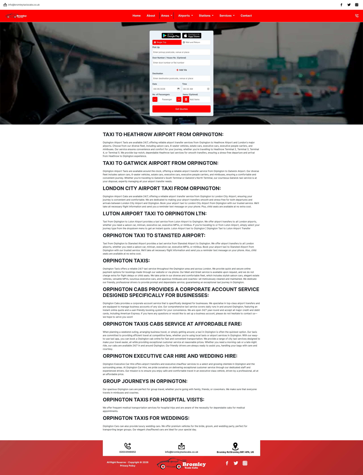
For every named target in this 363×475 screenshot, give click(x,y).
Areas (165, 15)
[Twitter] (348, 4)
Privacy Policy (127, 465)
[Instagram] (356, 4)
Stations (205, 15)
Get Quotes (181, 109)
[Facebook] (340, 4)
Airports (184, 15)
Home (137, 15)
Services (226, 15)
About (151, 15)
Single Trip (161, 42)
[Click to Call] (357, 15)
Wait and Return (193, 42)
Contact (246, 15)
